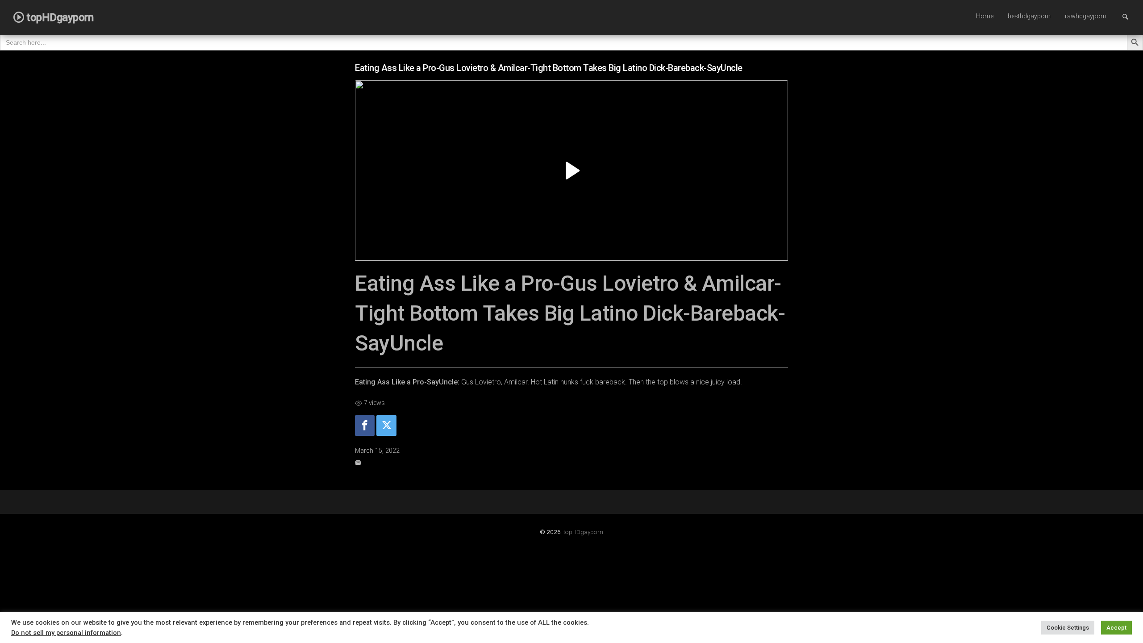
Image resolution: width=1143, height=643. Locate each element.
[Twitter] (386, 425)
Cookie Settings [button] (1068, 627)
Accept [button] (1116, 627)
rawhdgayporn (1085, 16)
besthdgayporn (1029, 16)
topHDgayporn (583, 531)
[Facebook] (365, 425)
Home (984, 16)
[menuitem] (985, 17)
